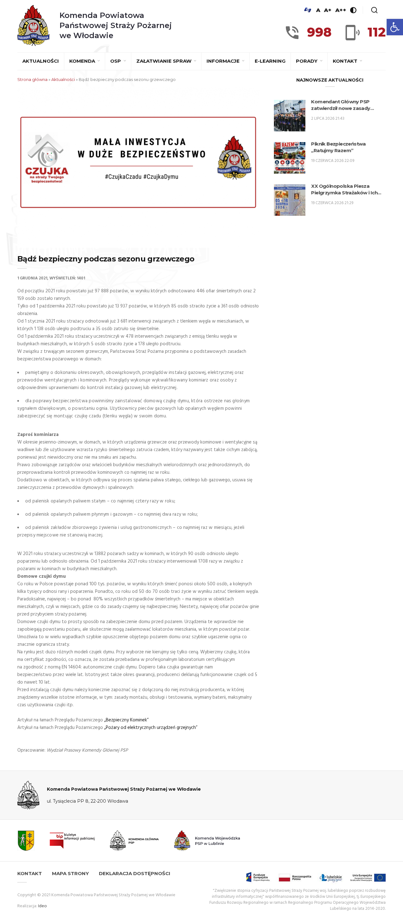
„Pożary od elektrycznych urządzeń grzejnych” (150, 727)
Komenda (82, 61)
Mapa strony (70, 873)
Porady (307, 61)
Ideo (42, 906)
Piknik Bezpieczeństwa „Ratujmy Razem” (338, 147)
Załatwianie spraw (164, 61)
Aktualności (40, 61)
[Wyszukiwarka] (374, 10)
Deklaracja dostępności (134, 873)
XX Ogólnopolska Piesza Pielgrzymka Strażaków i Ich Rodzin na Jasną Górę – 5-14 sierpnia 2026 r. (344, 189)
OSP (116, 61)
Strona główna (32, 79)
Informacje (224, 61)
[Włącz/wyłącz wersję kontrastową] (353, 10)
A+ (328, 10)
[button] (395, 27)
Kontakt (346, 61)
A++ (340, 10)
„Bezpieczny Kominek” (126, 720)
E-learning (270, 61)
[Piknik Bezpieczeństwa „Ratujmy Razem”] (289, 158)
